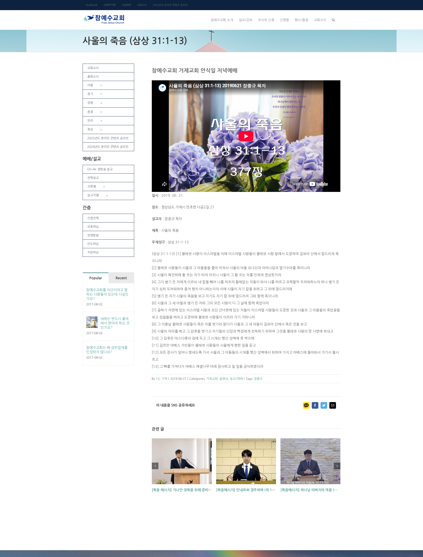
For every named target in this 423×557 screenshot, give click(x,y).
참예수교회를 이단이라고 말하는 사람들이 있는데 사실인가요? (107, 294)
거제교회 (212, 378)
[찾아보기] (333, 19)
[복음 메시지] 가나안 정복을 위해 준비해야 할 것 (187, 490)
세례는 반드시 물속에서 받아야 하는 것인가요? (115, 323)
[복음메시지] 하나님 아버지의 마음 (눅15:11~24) (317, 490)
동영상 (223, 378)
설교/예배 (236, 378)
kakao (306, 405)
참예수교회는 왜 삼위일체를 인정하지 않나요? (107, 350)
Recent (121, 278)
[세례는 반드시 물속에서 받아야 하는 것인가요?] (92, 320)
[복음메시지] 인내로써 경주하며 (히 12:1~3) (249, 490)
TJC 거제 (161, 378)
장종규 (258, 378)
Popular (95, 278)
